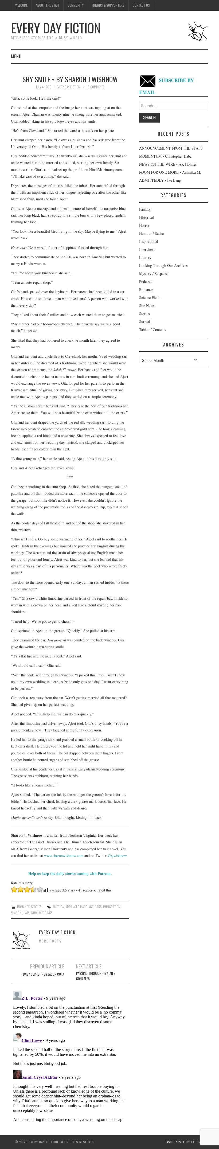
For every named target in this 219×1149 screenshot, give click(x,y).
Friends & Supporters (108, 5)
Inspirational (148, 241)
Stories (36, 906)
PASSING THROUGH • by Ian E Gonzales (95, 976)
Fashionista (175, 1141)
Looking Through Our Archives (163, 265)
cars (98, 906)
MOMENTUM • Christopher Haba (165, 156)
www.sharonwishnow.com (63, 855)
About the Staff (47, 5)
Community (76, 5)
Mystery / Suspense (153, 273)
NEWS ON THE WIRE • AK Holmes (168, 164)
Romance (23, 906)
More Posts (50, 941)
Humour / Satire (151, 233)
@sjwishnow (117, 855)
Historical (146, 217)
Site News (146, 305)
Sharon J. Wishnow (24, 912)
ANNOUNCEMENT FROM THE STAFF (171, 148)
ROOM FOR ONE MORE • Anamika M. (170, 172)
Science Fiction (150, 297)
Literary (145, 257)
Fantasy (145, 209)
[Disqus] (70, 1056)
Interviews (147, 249)
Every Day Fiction (56, 27)
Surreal (144, 321)
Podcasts (145, 281)
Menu (16, 56)
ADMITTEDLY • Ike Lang (160, 180)
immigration (111, 906)
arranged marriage (79, 906)
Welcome (21, 5)
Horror (144, 225)
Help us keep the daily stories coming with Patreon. (70, 873)
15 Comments (95, 86)
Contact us (141, 5)
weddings (45, 912)
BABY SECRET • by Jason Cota (43, 974)
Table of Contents (152, 329)
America (58, 906)
